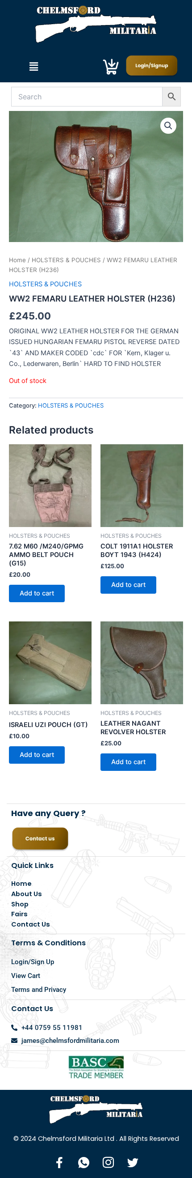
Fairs (19, 914)
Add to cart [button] (37, 593)
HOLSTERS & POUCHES (66, 260)
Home (17, 260)
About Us (26, 893)
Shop (20, 904)
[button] (33, 66)
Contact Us (30, 924)
